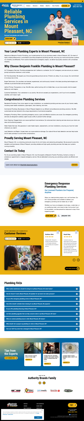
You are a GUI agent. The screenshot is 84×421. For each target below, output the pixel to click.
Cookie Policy (10, 414)
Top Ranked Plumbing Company (43, 1)
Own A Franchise (27, 408)
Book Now (64, 5)
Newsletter (39, 408)
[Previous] (74, 260)
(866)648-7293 (65, 216)
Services (26, 403)
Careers (25, 405)
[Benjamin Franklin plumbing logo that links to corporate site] (5, 5)
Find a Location (15, 6)
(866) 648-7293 (77, 7)
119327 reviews (25, 238)
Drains (45, 361)
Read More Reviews (71, 268)
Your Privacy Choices (74, 414)
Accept (38, 417)
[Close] (42, 410)
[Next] (78, 260)
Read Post (28, 359)
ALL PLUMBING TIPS (10, 358)
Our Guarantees (40, 403)
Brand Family (39, 405)
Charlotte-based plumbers (28, 165)
